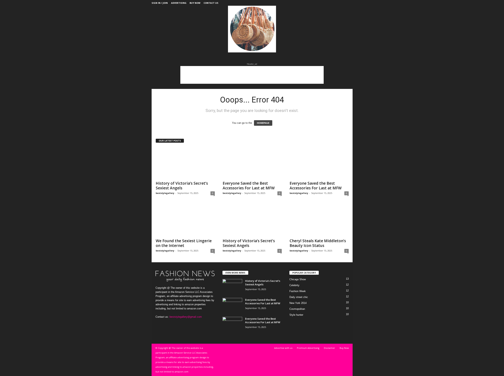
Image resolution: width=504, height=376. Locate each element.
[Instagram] (337, 3)
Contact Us (211, 2)
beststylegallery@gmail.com (186, 316)
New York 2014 (298, 303)
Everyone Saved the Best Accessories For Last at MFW (249, 186)
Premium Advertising (308, 347)
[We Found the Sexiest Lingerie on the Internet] (185, 220)
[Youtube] (349, 3)
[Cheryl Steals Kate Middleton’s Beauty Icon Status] (319, 220)
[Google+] (331, 3)
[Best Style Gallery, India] (252, 29)
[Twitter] (343, 3)
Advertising (178, 2)
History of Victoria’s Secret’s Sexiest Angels (182, 186)
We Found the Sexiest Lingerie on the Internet (184, 243)
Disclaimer (329, 347)
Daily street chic (298, 297)
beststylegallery (165, 193)
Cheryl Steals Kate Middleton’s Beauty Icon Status (318, 243)
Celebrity (294, 285)
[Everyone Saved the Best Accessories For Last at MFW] (252, 163)
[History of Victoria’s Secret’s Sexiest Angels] (185, 163)
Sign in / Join (160, 2)
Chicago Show (297, 279)
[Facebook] (325, 3)
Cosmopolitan (297, 308)
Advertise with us (283, 347)
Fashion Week (297, 291)
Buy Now (195, 2)
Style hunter (296, 314)
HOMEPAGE (263, 123)
